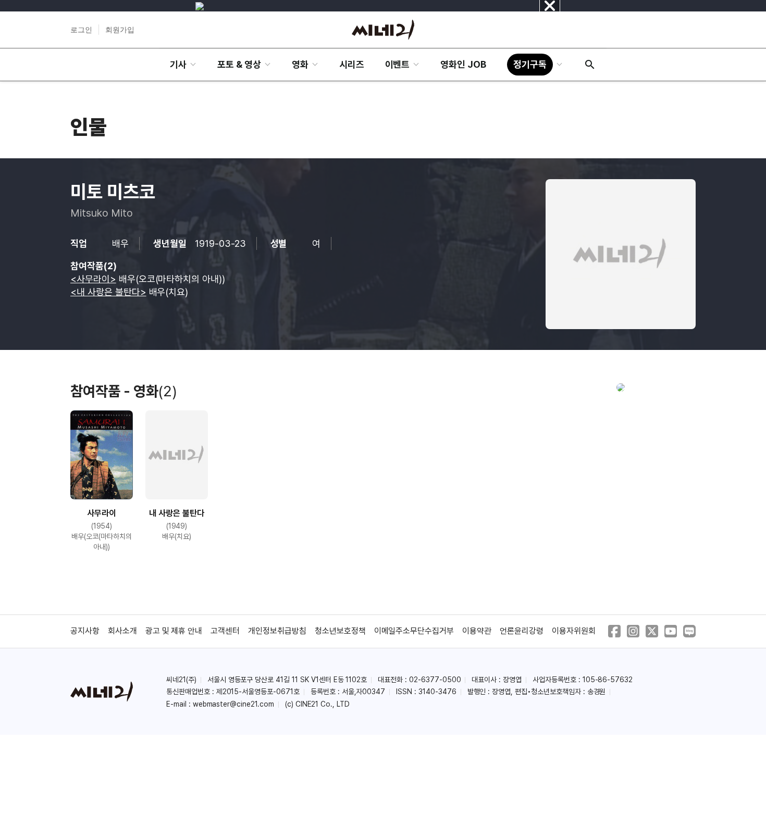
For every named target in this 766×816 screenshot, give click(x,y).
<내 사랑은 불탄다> (108, 291)
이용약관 (476, 631)
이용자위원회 (574, 631)
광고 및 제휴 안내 (174, 631)
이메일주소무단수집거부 (414, 631)
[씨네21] (383, 29)
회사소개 (122, 631)
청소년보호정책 (340, 631)
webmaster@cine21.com (233, 704)
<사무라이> (93, 278)
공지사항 (85, 631)
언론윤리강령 (521, 631)
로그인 (81, 30)
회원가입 (119, 30)
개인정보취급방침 (277, 631)
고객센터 (225, 631)
